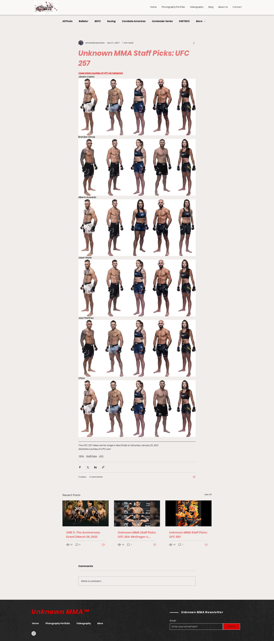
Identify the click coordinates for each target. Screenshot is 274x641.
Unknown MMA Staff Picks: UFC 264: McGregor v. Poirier (137, 534)
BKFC (98, 21)
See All (208, 494)
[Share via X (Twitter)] (87, 467)
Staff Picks (91, 456)
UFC (101, 456)
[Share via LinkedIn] (95, 467)
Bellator (83, 21)
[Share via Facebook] (79, 467)
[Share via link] (103, 467)
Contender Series (162, 21)
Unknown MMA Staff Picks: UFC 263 (188, 534)
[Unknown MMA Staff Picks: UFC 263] (188, 513)
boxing (111, 21)
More (199, 21)
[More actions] (194, 43)
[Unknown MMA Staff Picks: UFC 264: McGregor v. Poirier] (137, 513)
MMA (81, 456)
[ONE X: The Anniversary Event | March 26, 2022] (85, 513)
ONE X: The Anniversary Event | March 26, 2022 (83, 534)
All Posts (67, 21)
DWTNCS (184, 21)
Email (173, 621)
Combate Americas (134, 21)
